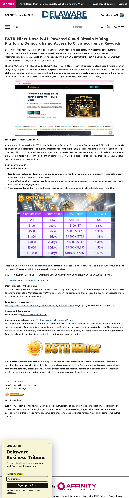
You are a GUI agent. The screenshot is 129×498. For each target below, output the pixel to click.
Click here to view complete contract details (26, 280)
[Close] (49, 443)
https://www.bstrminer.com (34, 314)
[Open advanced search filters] (108, 27)
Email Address (15, 474)
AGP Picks (8, 4)
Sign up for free (27, 485)
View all (123, 4)
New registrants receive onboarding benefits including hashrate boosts (39, 305)
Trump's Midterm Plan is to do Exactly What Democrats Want (48, 4)
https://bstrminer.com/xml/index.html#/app (52, 320)
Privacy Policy (115, 496)
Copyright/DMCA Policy (94, 496)
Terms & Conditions (71, 496)
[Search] (102, 27)
